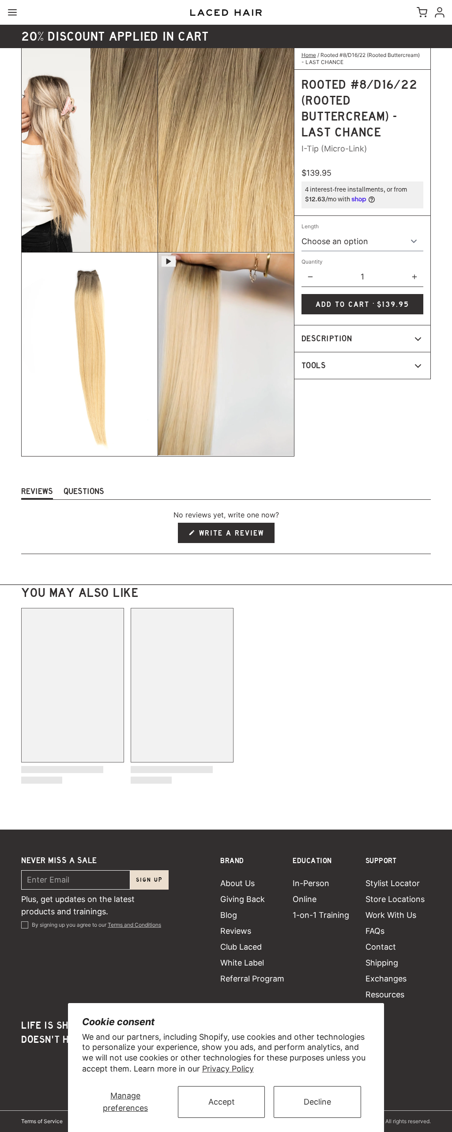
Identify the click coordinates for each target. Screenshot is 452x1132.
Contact (380, 946)
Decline (317, 1101)
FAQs (374, 931)
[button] (362, 304)
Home (308, 55)
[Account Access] (438, 12)
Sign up (149, 879)
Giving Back (242, 899)
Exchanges (386, 978)
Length (310, 226)
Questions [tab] (84, 493)
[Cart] (420, 12)
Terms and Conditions (134, 924)
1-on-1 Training (321, 915)
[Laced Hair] (226, 12)
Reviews (235, 931)
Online (304, 899)
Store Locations (395, 899)
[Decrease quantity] (310, 277)
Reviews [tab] (37, 493)
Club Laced (241, 946)
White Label (242, 962)
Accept (221, 1101)
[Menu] (16, 12)
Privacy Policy (228, 1068)
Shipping (381, 962)
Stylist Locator (392, 883)
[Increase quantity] (414, 277)
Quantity (312, 261)
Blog (228, 915)
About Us (237, 883)
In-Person (311, 883)
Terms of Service (42, 1121)
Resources (384, 994)
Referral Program (252, 978)
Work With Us (390, 915)
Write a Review (232, 535)
